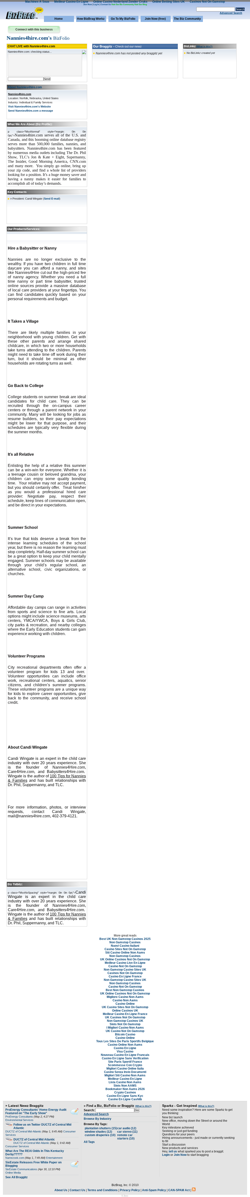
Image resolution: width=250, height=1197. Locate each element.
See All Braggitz (16, 1177)
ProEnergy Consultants (19, 1116)
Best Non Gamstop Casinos (125, 990)
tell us (173, 1151)
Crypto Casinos (125, 1092)
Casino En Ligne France (125, 976)
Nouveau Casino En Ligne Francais (125, 1055)
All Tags (89, 1142)
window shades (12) (98, 1131)
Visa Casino (125, 1051)
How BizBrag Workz (90, 18)
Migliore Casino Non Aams (125, 997)
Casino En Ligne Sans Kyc (125, 1096)
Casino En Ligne (125, 1048)
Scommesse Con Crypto (125, 1065)
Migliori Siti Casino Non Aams (125, 1075)
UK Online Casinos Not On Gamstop (125, 959)
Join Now (87, 4)
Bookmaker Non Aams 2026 (125, 1089)
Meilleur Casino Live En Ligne (125, 963)
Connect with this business (34, 29)
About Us (60, 1190)
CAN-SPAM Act (179, 1190)
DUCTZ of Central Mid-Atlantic (23, 1131)
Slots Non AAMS (125, 1085)
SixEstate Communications (21, 1169)
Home (58, 18)
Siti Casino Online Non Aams (125, 952)
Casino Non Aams (125, 1000)
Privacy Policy (130, 1190)
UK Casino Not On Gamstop (125, 1031)
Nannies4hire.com (19, 94)
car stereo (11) (127, 1131)
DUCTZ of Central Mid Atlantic (34, 1139)
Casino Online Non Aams (125, 1044)
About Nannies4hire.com (25, 87)
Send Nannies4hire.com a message (30, 110)
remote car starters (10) (126, 1136)
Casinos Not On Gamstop (125, 973)
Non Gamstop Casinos (125, 942)
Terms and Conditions (102, 1190)
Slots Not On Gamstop (125, 1024)
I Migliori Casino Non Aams (125, 1027)
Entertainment (54, 1157)
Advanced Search (231, 12)
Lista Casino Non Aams (125, 1082)
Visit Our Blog (140, 4)
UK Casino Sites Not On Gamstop (125, 1007)
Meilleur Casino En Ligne (125, 1079)
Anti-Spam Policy (154, 1190)
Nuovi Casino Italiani (125, 945)
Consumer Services (17, 1146)
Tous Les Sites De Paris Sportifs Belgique (125, 1041)
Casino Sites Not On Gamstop (125, 949)
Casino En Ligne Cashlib (125, 1099)
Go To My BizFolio (123, 18)
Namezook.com (14, 1157)
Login (166, 1155)
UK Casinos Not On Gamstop (125, 1017)
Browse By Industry (97, 1118)
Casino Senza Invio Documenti (125, 1072)
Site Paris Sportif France (125, 1061)
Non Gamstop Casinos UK (125, 1021)
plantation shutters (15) (101, 1128)
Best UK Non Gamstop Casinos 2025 (125, 939)
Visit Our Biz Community (122, 4)
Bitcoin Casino (125, 1034)
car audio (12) (126, 1128)
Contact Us (106, 4)
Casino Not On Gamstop (125, 966)
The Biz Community (187, 18)
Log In (96, 4)
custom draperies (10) (100, 1135)
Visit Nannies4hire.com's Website (29, 106)
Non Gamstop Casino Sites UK (125, 969)
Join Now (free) (155, 18)
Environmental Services (19, 1120)
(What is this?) (204, 46)
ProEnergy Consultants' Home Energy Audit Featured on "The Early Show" (35, 1111)
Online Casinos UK (125, 1010)
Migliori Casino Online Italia (125, 1068)
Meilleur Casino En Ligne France (125, 1014)
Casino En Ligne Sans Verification (125, 1058)
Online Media (13, 1172)
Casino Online (125, 1003)
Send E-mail (51, 198)
